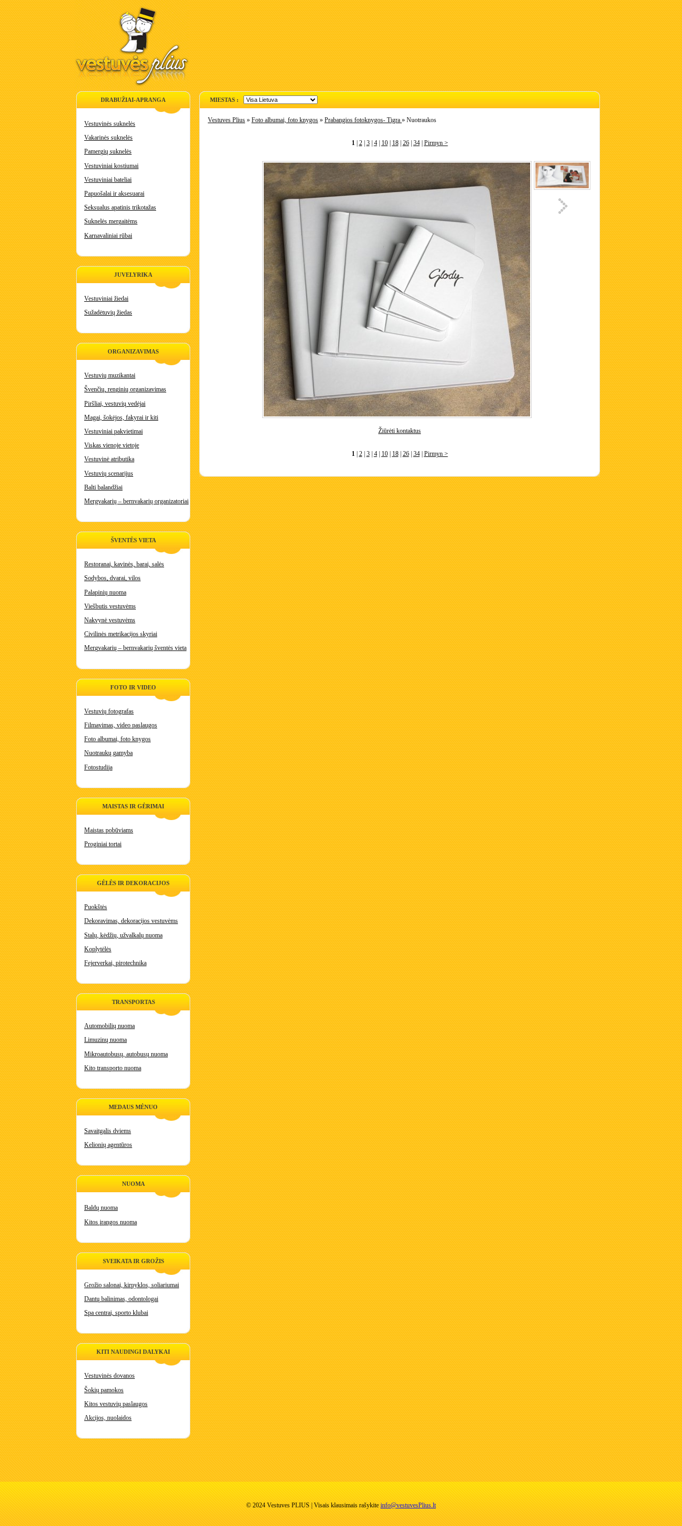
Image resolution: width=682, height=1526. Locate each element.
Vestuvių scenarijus (108, 473)
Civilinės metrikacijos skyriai (120, 634)
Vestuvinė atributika (109, 459)
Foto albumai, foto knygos (117, 739)
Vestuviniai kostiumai (111, 166)
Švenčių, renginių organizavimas (125, 389)
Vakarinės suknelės (108, 137)
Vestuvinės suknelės (109, 123)
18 (395, 143)
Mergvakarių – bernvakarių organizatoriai (136, 501)
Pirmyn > (436, 143)
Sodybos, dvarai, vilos (112, 578)
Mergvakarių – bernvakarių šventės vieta (135, 648)
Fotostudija (98, 767)
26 (406, 143)
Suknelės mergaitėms (110, 221)
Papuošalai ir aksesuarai (114, 193)
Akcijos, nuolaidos (108, 1417)
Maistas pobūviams (108, 830)
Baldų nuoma (101, 1207)
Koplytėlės (97, 949)
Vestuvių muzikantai (109, 375)
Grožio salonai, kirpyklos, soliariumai (131, 1285)
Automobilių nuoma (109, 1026)
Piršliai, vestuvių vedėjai (114, 403)
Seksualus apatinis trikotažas (120, 207)
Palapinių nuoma (105, 592)
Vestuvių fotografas (109, 711)
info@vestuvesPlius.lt (408, 1505)
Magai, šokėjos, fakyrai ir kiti (121, 417)
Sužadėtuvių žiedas (108, 312)
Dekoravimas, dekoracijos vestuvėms (131, 921)
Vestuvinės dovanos (109, 1375)
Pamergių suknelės (108, 151)
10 (384, 143)
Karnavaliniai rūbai (108, 235)
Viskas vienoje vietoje (111, 445)
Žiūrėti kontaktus (399, 431)
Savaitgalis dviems (107, 1131)
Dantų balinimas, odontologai (121, 1299)
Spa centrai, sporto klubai (116, 1312)
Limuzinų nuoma (105, 1039)
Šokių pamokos (104, 1390)
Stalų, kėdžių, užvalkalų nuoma (123, 935)
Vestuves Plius (226, 120)
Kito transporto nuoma (112, 1068)
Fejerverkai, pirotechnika (115, 963)
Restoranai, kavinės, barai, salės (124, 564)
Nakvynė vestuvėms (109, 620)
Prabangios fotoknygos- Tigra (363, 120)
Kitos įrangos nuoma (110, 1222)
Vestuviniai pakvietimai (113, 431)
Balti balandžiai (103, 487)
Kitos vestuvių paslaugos (116, 1404)
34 (416, 143)
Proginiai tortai (102, 844)
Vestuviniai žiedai (106, 298)
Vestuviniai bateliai (108, 179)
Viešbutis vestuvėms (110, 606)
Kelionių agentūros (108, 1144)
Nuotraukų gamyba (108, 753)
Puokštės (95, 907)
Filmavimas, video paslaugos (120, 725)
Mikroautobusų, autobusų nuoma (126, 1054)
